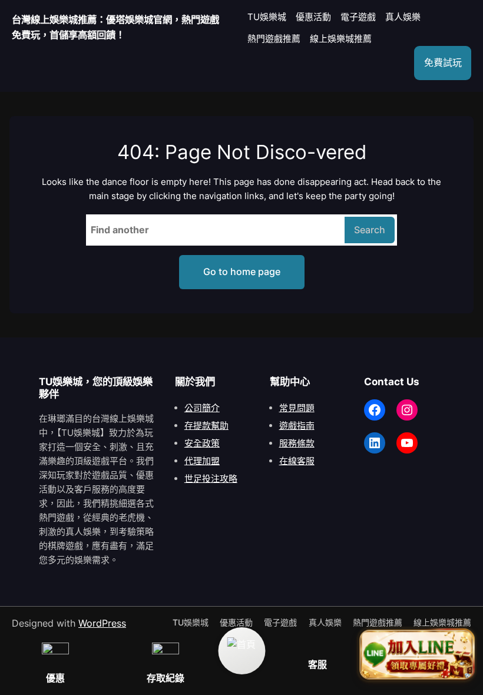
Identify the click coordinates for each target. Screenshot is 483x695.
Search (369, 230)
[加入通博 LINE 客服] (416, 654)
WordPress (102, 623)
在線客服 (297, 460)
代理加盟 (202, 460)
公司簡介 (202, 407)
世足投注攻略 (210, 478)
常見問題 (297, 407)
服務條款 (297, 443)
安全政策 (202, 443)
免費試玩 (443, 62)
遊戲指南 (297, 425)
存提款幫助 (206, 425)
